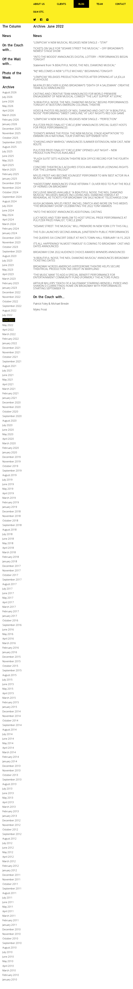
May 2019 (7, 488)
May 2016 (7, 634)
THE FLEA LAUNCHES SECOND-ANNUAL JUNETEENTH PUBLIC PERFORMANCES (81, 232)
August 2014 (9, 729)
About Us (39, 4)
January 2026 (9, 124)
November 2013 (11, 770)
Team (100, 4)
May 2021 (7, 379)
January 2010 (9, 979)
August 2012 (9, 838)
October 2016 (10, 620)
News (6, 35)
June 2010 (8, 956)
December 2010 (11, 929)
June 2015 (8, 684)
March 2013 (9, 806)
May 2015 (7, 688)
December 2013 (11, 765)
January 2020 (9, 452)
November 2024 (11, 187)
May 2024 (7, 214)
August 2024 (9, 201)
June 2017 (8, 593)
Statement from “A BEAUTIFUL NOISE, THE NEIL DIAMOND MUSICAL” (74, 65)
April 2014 (8, 747)
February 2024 (10, 228)
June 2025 (8, 155)
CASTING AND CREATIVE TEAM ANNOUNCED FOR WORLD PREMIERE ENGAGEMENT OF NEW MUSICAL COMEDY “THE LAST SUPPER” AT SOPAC (77, 95)
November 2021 (11, 352)
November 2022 (11, 296)
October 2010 (10, 938)
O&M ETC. (38, 11)
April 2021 (8, 384)
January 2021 (9, 397)
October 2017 (10, 574)
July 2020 (7, 425)
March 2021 (9, 388)
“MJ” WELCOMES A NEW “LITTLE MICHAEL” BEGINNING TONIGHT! (72, 71)
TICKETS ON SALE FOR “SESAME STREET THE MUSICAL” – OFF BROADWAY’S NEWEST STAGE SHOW (78, 50)
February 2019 (10, 502)
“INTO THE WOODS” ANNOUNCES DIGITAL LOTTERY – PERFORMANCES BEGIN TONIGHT (80, 58)
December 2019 (11, 456)
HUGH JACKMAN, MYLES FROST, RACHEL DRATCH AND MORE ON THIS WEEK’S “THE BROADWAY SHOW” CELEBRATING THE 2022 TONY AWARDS (80, 205)
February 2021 (10, 393)
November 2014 (11, 715)
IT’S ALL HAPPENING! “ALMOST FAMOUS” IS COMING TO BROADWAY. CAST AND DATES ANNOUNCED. (81, 245)
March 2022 (9, 334)
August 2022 (9, 310)
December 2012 (11, 820)
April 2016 (8, 638)
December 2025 (11, 128)
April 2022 (8, 329)
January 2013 (9, 815)
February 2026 (10, 119)
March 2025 (9, 169)
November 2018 (11, 515)
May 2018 (7, 543)
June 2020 (8, 429)
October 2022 (10, 301)
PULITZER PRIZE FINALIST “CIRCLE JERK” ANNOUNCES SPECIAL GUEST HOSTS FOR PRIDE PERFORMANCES (80, 126)
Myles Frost (40, 309)
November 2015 (11, 661)
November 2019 (11, 461)
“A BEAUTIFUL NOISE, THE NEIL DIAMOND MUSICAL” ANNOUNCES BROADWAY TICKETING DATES (81, 259)
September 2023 (12, 251)
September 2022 (12, 305)
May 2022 (7, 325)
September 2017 (12, 579)
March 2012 (9, 861)
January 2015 (9, 706)
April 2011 (8, 911)
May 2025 (7, 160)
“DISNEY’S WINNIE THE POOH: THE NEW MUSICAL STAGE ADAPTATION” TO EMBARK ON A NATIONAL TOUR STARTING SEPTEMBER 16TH (78, 135)
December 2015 (11, 656)
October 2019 (10, 465)
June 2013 (8, 793)
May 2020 (7, 434)
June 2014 (8, 738)
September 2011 (12, 888)
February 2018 (10, 556)
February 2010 (10, 974)
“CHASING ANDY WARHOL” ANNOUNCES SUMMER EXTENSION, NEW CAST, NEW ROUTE (81, 143)
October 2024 (10, 192)
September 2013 (12, 779)
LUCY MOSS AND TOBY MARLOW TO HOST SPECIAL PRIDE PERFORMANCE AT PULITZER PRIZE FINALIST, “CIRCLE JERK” (80, 219)
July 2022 (7, 315)
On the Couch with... (49, 297)
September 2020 (12, 416)
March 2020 (9, 443)
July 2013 (7, 788)
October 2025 (10, 137)
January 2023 (9, 287)
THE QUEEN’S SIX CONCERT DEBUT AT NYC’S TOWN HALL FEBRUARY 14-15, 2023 (81, 238)
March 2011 (9, 915)
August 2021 (9, 365)
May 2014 (7, 743)
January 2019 (9, 506)
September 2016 (12, 624)
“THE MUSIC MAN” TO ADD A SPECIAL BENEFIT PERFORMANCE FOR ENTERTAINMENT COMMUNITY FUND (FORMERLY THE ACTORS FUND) (76, 276)
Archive (8, 87)
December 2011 (11, 874)
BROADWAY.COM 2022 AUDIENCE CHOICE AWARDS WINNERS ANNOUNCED (79, 252)
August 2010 (9, 947)
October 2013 (10, 774)
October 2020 (10, 411)
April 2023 (8, 274)
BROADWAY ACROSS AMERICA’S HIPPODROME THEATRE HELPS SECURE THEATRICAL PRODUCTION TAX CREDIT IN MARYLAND (76, 268)
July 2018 (7, 534)
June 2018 (8, 538)
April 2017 (8, 602)
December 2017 (11, 565)
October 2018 (10, 520)
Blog (81, 4)
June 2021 (8, 375)
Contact (120, 4)
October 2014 (10, 720)
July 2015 (7, 679)
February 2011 (10, 920)
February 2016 (10, 647)
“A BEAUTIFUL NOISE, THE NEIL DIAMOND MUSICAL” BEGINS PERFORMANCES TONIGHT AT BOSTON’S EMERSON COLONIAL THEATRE (80, 103)
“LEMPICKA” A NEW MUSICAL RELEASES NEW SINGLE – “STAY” (70, 42)
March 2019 (9, 497)
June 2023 (8, 265)
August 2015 (9, 675)
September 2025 (12, 142)
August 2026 (9, 92)
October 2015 (10, 665)
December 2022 (11, 292)
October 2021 (10, 356)
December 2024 (11, 183)
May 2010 (7, 961)
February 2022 (10, 338)
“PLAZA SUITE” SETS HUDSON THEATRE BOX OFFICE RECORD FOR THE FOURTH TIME (81, 160)
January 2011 (9, 924)
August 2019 (9, 475)
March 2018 (9, 552)
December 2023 (11, 237)
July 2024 (7, 205)
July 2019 (7, 479)
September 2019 (12, 470)
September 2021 (12, 361)
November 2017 (11, 570)
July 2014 (7, 734)
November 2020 (11, 406)
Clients (61, 4)
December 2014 (11, 711)
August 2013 (9, 784)
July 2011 (7, 897)
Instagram (47, 19)
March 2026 (9, 115)
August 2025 (9, 146)
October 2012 (10, 829)
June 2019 (8, 484)
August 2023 (9, 255)
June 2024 (8, 210)
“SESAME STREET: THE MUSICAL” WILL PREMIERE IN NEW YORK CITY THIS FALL (80, 226)
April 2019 (8, 493)
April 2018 (8, 547)
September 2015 (12, 670)
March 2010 (9, 970)
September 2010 (12, 942)
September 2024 (12, 196)
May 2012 (7, 852)
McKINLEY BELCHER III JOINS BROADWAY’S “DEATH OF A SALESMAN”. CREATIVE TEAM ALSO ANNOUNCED (81, 87)
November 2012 (11, 824)
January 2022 (9, 343)
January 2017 (9, 615)
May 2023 (7, 269)
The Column (11, 26)
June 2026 (8, 101)
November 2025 (11, 133)
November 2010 (11, 933)
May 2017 (7, 597)
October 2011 (10, 883)
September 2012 (12, 833)
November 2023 (11, 242)
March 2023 (9, 278)
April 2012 (8, 856)
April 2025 (8, 164)
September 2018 (12, 525)
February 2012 (10, 865)
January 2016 (9, 652)
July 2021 (7, 370)
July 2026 (7, 96)
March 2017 (9, 606)
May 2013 (7, 797)
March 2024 (9, 224)
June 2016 (8, 629)
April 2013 (8, 802)
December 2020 (11, 402)
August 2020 (9, 420)
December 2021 (11, 347)
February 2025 (10, 174)
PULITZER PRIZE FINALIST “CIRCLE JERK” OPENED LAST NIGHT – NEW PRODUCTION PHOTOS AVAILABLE (75, 151)
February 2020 (10, 447)
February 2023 (10, 283)
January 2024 (9, 233)
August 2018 (9, 529)
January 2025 (9, 178)
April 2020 (8, 438)
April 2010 (8, 965)
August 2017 (9, 584)
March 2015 (9, 697)
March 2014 (9, 752)
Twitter (34, 19)
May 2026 (7, 105)
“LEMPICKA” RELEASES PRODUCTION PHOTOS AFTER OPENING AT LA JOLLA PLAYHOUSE (79, 78)
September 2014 (12, 725)
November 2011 (11, 879)
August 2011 (9, 893)
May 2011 (7, 906)
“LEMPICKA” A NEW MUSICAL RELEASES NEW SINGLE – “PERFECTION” (75, 119)
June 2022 (8, 320)
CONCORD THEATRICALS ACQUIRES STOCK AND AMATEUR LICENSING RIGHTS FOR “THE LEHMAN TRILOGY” (80, 168)
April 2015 (8, 693)
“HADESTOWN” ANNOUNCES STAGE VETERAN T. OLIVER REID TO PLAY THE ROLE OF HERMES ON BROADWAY (81, 185)
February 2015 (10, 702)
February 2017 (10, 611)
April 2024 (8, 219)
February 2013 (10, 811)
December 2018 (11, 511)
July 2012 (7, 843)
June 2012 (8, 847)
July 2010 (7, 952)
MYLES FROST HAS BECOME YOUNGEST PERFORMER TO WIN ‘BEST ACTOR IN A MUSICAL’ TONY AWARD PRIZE (81, 177)
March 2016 (9, 643)
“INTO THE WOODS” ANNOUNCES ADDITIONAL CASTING (67, 212)
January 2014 (9, 761)
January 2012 (9, 870)
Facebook (41, 19)
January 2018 (9, 561)
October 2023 (10, 246)
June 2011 (8, 902)
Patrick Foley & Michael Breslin (51, 303)
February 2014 (10, 756)
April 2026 (8, 110)
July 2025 (7, 151)
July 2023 (7, 260)
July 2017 (7, 588)
